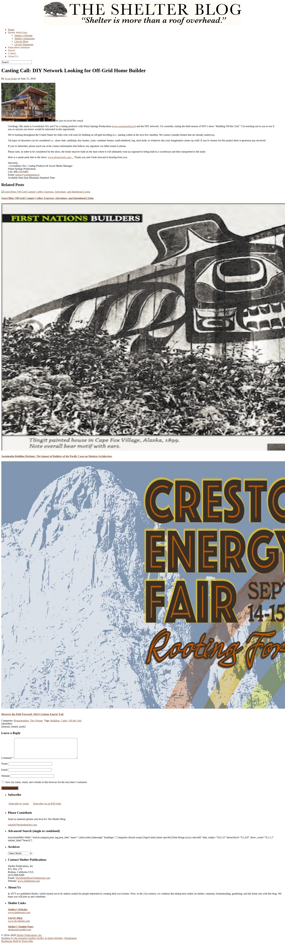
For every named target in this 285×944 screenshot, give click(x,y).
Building (55, 720)
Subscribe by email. (19, 803)
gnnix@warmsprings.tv (27, 174)
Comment (7, 757)
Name (4, 763)
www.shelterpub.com (28, 881)
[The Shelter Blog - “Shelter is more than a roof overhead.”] (142, 24)
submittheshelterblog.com (22, 824)
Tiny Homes (36, 720)
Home (11, 29)
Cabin (64, 720)
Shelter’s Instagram (24, 38)
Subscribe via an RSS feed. (47, 803)
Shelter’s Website (23, 35)
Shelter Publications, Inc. (29, 935)
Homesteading (21, 720)
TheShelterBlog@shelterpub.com (32, 878)
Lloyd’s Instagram (24, 44)
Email (4, 769)
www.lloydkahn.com (19, 919)
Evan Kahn (11, 78)
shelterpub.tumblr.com (21, 928)
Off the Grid (74, 720)
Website (5, 775)
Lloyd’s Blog (21, 41)
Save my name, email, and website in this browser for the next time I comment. (46, 782)
